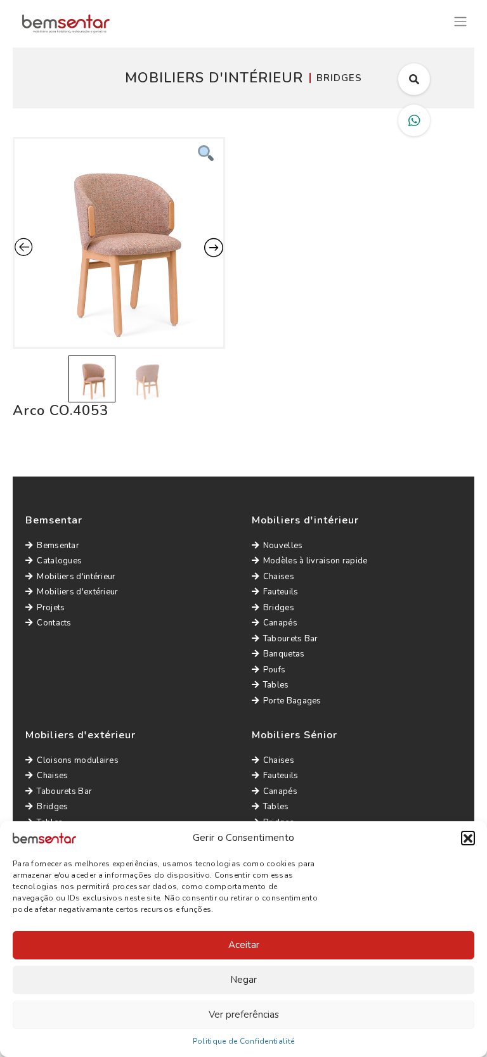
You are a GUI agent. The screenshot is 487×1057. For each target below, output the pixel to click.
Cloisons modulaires (78, 760)
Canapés (280, 623)
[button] (468, 837)
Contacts (54, 623)
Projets (51, 607)
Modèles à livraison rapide (315, 561)
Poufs (274, 670)
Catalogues (59, 561)
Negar (243, 979)
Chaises (278, 576)
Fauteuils (281, 592)
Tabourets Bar (290, 638)
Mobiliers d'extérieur (77, 592)
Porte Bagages (292, 701)
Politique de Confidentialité (243, 1041)
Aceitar (243, 944)
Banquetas (284, 654)
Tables (276, 685)
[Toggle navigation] (460, 20)
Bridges (278, 607)
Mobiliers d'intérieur (76, 576)
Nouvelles (283, 545)
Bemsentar (58, 545)
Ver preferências (244, 1014)
